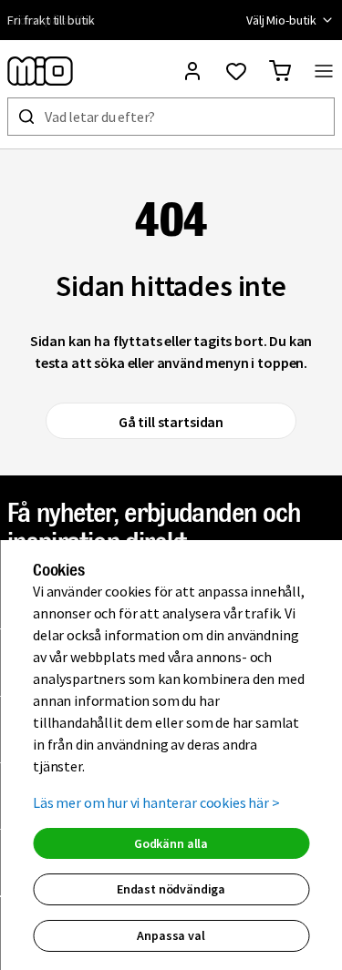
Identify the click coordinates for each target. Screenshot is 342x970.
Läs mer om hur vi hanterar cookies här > (156, 802)
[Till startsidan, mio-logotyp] (40, 71)
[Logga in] (192, 71)
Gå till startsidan (171, 422)
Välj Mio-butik (281, 20)
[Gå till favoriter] (236, 71)
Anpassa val (170, 935)
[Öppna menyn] (324, 71)
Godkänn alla (171, 843)
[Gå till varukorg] (280, 71)
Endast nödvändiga (171, 889)
